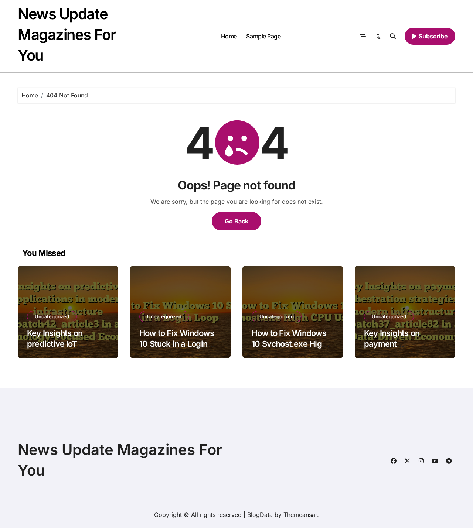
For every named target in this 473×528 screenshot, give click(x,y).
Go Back (236, 221)
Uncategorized (52, 316)
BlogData (260, 514)
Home (229, 36)
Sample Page (263, 36)
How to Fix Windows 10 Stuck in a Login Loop (176, 343)
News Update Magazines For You (67, 34)
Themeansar (300, 514)
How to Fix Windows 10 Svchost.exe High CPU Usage (289, 343)
